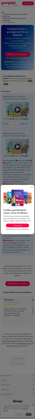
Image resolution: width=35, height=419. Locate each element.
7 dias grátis (17, 225)
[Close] (31, 187)
